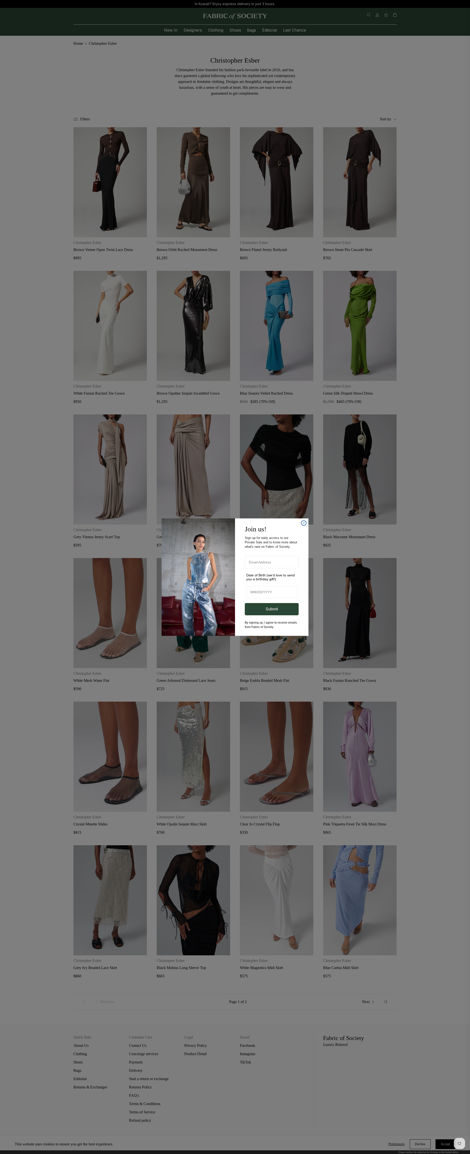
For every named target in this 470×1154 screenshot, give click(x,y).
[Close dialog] (303, 523)
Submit (272, 609)
